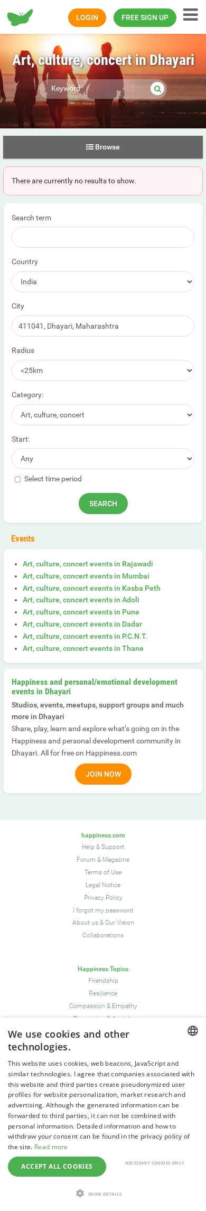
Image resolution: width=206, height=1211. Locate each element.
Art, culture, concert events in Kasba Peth (92, 588)
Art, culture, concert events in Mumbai (86, 576)
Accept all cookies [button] (56, 1166)
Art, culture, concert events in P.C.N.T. (85, 636)
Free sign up (144, 17)
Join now (103, 774)
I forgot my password (103, 910)
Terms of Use (103, 872)
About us (85, 922)
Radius (23, 350)
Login (87, 17)
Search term (31, 217)
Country (25, 261)
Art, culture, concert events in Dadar (82, 624)
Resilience (103, 993)
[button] (103, 1193)
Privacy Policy (103, 897)
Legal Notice (103, 885)
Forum (86, 859)
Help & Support (103, 847)
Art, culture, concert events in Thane (83, 648)
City (18, 306)
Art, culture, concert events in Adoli (81, 599)
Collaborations (103, 935)
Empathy (124, 1006)
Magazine (115, 859)
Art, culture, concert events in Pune (81, 612)
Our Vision (119, 922)
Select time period (52, 478)
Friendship (103, 980)
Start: (21, 439)
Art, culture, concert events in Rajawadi (88, 564)
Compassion (87, 1006)
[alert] (103, 1114)
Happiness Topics (103, 969)
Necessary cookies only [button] (155, 1163)
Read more (51, 1146)
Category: (27, 394)
